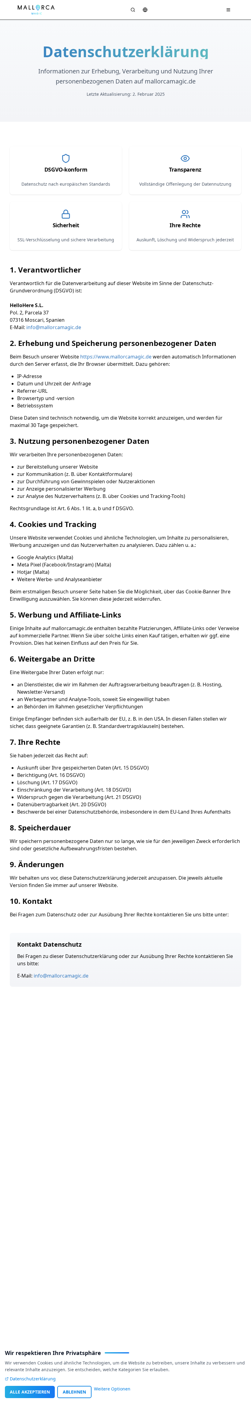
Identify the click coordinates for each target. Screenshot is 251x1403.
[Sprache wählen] (145, 10)
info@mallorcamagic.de (53, 327)
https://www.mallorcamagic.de (116, 356)
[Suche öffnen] (133, 10)
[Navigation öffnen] (228, 10)
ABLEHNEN (74, 1392)
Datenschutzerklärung (33, 1379)
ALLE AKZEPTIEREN (30, 1392)
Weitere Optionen (112, 1389)
